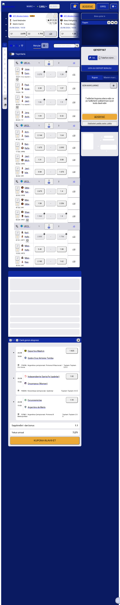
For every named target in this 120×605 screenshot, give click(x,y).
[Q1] (40, 93)
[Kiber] (72, 56)
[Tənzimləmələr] (113, 105)
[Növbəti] (17, 345)
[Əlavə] (45, 45)
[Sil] (78, 345)
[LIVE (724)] (11, 46)
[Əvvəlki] (10, 345)
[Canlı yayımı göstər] (17, 84)
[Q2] (62, 93)
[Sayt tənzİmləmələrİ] (114, 6)
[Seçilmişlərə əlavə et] (55, 16)
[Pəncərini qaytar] (112, 22)
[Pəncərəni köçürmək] (109, 22)
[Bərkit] (17, 74)
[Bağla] (116, 22)
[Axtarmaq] (77, 46)
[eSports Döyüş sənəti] (16, 46)
